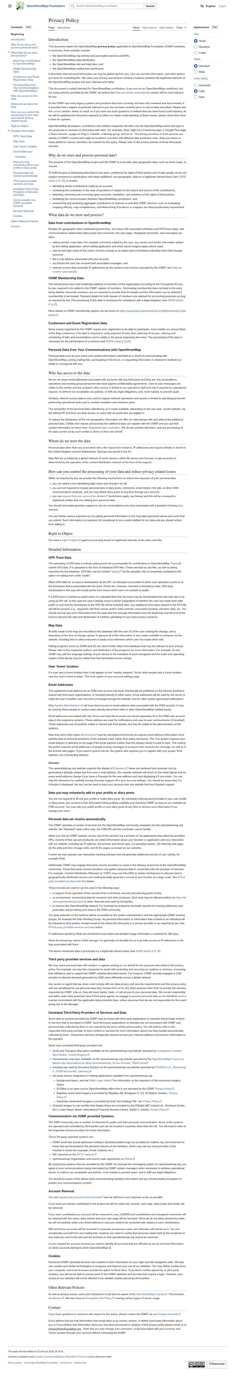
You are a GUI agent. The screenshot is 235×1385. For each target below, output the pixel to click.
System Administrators (67, 705)
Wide (202, 71)
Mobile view (80, 1363)
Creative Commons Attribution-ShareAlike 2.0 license (61, 1356)
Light (202, 91)
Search (150, 6)
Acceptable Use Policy (98, 1298)
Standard (204, 46)
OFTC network (85, 1154)
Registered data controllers (104, 427)
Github (128, 1158)
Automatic (205, 85)
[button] (10, 6)
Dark (202, 96)
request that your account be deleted (83, 496)
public (115, 571)
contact (57, 111)
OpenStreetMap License (150, 1294)
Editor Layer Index (99, 1080)
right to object (70, 540)
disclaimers (55, 1298)
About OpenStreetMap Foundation (41, 1363)
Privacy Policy (163, 1088)
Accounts (89, 734)
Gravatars (119, 768)
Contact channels (168, 1314)
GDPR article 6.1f (146, 951)
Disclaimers (66, 1363)
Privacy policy (15, 1363)
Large (202, 52)
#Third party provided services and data (71, 927)
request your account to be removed (80, 1197)
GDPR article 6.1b (116, 341)
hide (28, 27)
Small (202, 40)
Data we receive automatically (132, 92)
